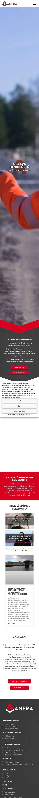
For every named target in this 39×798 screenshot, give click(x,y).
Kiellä (19, 406)
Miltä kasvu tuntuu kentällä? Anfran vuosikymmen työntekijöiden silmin (17, 591)
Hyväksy (19, 401)
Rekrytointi (7, 782)
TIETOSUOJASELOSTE (23, 414)
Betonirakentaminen (11, 744)
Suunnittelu (7, 758)
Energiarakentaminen (11, 732)
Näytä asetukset (19, 411)
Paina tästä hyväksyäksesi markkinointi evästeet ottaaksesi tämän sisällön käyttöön (19, 521)
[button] (34, 3)
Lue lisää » (11, 623)
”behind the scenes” (18, 549)
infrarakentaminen (10, 720)
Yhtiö (4, 785)
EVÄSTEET (11, 414)
